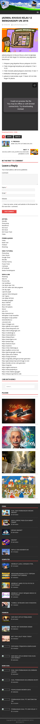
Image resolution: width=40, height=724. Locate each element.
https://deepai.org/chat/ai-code (11, 374)
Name (4, 187)
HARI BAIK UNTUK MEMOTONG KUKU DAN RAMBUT (23, 657)
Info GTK (5, 311)
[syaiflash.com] (20, 9)
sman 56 (17, 137)
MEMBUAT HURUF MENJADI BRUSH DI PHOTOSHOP (23, 594)
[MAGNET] (6, 544)
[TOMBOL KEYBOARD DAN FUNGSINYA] (6, 607)
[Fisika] (18, 447)
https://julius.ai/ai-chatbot (10, 354)
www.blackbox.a (7, 320)
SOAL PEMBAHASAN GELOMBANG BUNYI (24, 680)
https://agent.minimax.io (9, 367)
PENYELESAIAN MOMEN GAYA (21, 690)
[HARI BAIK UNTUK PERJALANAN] (6, 621)
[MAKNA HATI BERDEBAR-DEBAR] (6, 630)
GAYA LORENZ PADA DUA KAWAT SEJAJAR (22, 521)
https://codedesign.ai (8, 333)
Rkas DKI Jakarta (7, 307)
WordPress (5, 225)
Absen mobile (6, 305)
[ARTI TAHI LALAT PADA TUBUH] (6, 640)
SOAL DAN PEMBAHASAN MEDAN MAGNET (22, 511)
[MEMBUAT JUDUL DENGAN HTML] (6, 568)
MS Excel (5, 228)
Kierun (4, 309)
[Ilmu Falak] (18, 497)
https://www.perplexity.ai (9, 369)
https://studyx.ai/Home (9, 356)
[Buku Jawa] (18, 472)
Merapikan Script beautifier (10, 315)
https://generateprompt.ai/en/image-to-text (15, 361)
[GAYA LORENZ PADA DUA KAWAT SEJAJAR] (6, 524)
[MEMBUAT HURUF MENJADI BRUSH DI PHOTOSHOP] (6, 597)
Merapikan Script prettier (9, 318)
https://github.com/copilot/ (10, 326)
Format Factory (7, 262)
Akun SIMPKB (6, 302)
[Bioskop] (18, 422)
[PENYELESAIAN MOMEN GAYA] (6, 693)
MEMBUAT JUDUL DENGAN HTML (22, 564)
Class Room (6, 255)
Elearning (5, 247)
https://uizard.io (7, 346)
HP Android (5, 268)
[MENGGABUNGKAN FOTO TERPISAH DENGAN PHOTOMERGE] (6, 577)
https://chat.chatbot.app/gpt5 (11, 372)
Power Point (6, 264)
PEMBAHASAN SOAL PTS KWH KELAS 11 (24, 709)
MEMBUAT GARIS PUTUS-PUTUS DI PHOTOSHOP (22, 584)
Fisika (3, 234)
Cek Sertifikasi (6, 283)
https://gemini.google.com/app (11, 352)
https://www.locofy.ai (8, 344)
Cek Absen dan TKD (8, 285)
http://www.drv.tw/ (7, 313)
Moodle (4, 221)
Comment (5, 173)
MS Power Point (7, 232)
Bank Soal (5, 242)
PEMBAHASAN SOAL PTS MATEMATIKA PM (24, 700)
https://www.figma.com (9, 339)
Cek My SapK (6, 290)
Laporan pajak (6, 292)
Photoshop (5, 223)
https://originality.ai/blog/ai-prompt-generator (16, 359)
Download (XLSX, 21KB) (9, 132)
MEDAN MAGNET (16, 530)
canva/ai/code (6, 322)
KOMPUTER (6, 559)
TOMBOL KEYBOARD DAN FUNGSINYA (23, 603)
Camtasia (5, 266)
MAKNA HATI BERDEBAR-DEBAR (21, 627)
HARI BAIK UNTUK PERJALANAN (21, 617)
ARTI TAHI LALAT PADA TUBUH (21, 636)
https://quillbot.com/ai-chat (10, 350)
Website (4, 199)
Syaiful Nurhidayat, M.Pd (20, 25)
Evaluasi (4, 245)
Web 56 (4, 279)
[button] (37, 12)
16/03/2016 (7, 25)
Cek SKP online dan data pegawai (12, 287)
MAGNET (14, 540)
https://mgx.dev (7, 365)
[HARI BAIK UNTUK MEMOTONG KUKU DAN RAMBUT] (6, 660)
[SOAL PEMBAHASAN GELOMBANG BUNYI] (6, 684)
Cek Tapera (5, 296)
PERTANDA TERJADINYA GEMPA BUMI (23, 646)
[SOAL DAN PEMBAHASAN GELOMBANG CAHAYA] (6, 674)
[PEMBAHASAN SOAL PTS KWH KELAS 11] (6, 713)
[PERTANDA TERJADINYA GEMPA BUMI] (6, 650)
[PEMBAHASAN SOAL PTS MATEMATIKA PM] (6, 703)
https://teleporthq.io (8, 337)
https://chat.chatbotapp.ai (10, 348)
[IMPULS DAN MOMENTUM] (6, 553)
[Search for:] (20, 386)
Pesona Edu (5, 281)
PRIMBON (5, 612)
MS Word (5, 230)
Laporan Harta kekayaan (9, 294)
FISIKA (4, 506)
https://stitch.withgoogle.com (11, 331)
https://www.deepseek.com (10, 328)
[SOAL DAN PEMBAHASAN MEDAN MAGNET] (6, 514)
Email (4, 193)
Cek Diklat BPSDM (8, 298)
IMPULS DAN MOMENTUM (20, 550)
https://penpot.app (7, 341)
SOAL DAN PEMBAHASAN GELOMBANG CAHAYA (24, 671)
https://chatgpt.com (8, 324)
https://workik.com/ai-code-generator (13, 363)
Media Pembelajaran (8, 270)
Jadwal (9, 137)
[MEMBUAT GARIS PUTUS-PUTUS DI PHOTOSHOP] (6, 587)
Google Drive (6, 257)
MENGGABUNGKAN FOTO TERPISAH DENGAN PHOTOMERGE (23, 574)
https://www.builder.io (9, 335)
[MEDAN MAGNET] (6, 534)
